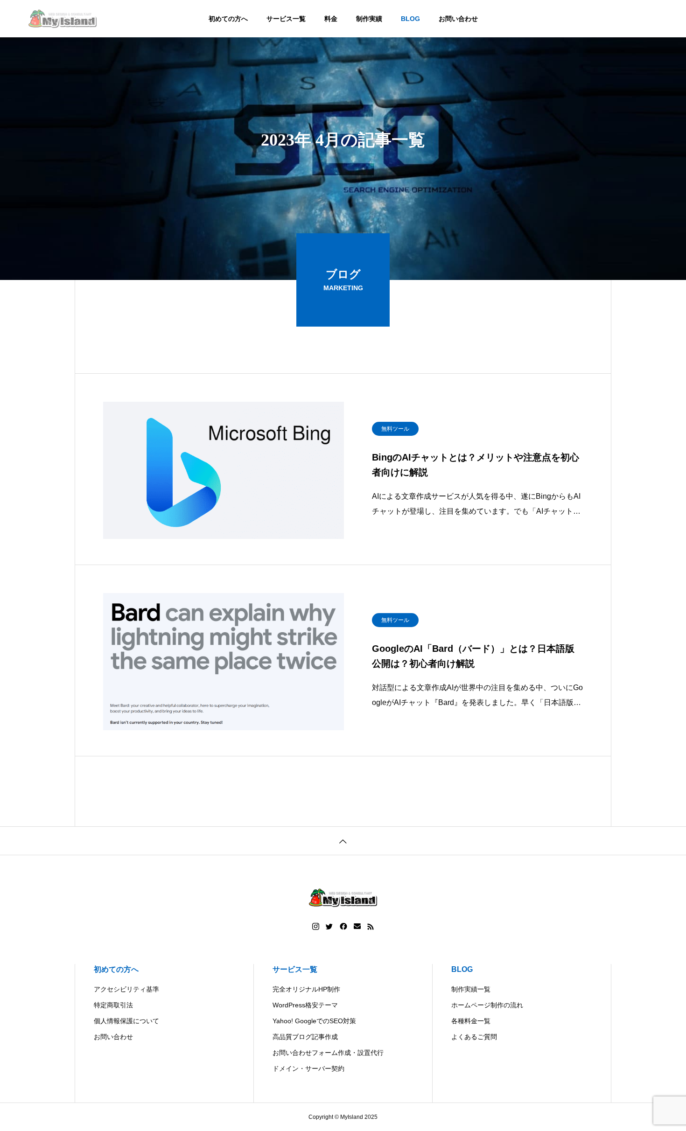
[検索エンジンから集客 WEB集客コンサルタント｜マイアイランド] (63, 18)
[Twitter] (329, 926)
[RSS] (370, 926)
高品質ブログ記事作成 (305, 1036)
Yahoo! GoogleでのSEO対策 (314, 1021)
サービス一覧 (286, 18)
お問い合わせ (458, 18)
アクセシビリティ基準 (126, 989)
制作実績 (369, 18)
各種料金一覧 (470, 1021)
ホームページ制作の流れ (487, 1005)
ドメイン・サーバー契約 (308, 1068)
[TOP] (343, 840)
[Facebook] (343, 926)
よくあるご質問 (474, 1036)
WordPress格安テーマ (305, 1005)
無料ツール (395, 429)
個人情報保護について (126, 1021)
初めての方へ (228, 18)
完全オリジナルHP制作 (306, 989)
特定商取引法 (113, 1005)
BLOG (410, 18)
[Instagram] (315, 926)
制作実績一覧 (470, 989)
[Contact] (357, 926)
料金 (330, 18)
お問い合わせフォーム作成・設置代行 (328, 1052)
